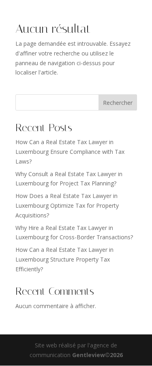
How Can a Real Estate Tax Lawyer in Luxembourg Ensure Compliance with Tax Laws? (69, 151)
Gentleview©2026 (97, 355)
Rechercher (118, 102)
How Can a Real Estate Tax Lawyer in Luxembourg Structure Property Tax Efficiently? (64, 259)
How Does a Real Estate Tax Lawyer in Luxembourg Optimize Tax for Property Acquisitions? (67, 205)
